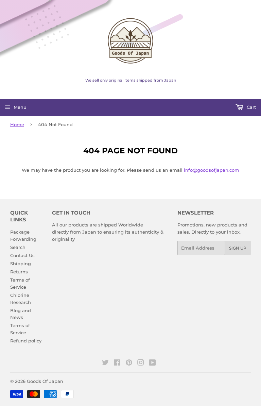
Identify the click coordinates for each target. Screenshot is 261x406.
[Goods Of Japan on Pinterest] (129, 363)
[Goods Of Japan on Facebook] (117, 363)
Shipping (20, 263)
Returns (19, 271)
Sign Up (237, 248)
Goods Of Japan (45, 381)
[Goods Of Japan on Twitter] (105, 363)
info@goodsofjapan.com (211, 170)
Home (17, 124)
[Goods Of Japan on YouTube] (152, 363)
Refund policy (25, 340)
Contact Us (22, 255)
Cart (250, 107)
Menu (20, 107)
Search (17, 247)
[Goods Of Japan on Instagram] (140, 363)
